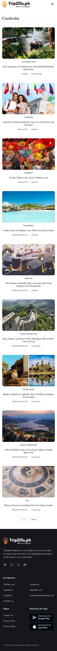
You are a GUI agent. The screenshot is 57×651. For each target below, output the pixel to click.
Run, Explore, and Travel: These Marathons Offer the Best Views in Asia (28, 340)
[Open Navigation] (52, 4)
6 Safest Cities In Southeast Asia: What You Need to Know (28, 230)
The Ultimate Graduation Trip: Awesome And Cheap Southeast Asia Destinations (28, 284)
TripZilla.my (8, 601)
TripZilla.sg (34, 584)
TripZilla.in (7, 595)
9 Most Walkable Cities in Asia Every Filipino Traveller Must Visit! (28, 451)
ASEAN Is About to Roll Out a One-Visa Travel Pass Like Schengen (28, 123)
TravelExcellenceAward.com (42, 595)
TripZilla (25, 74)
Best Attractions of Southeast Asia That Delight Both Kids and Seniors (28, 68)
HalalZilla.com (36, 590)
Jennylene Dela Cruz (20, 235)
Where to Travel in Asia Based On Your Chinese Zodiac (28, 505)
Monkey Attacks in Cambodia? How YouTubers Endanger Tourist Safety (28, 395)
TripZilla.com (9, 584)
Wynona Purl (23, 129)
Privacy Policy (9, 626)
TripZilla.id (7, 590)
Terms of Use (9, 621)
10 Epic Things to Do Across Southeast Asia (28, 177)
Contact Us (8, 615)
